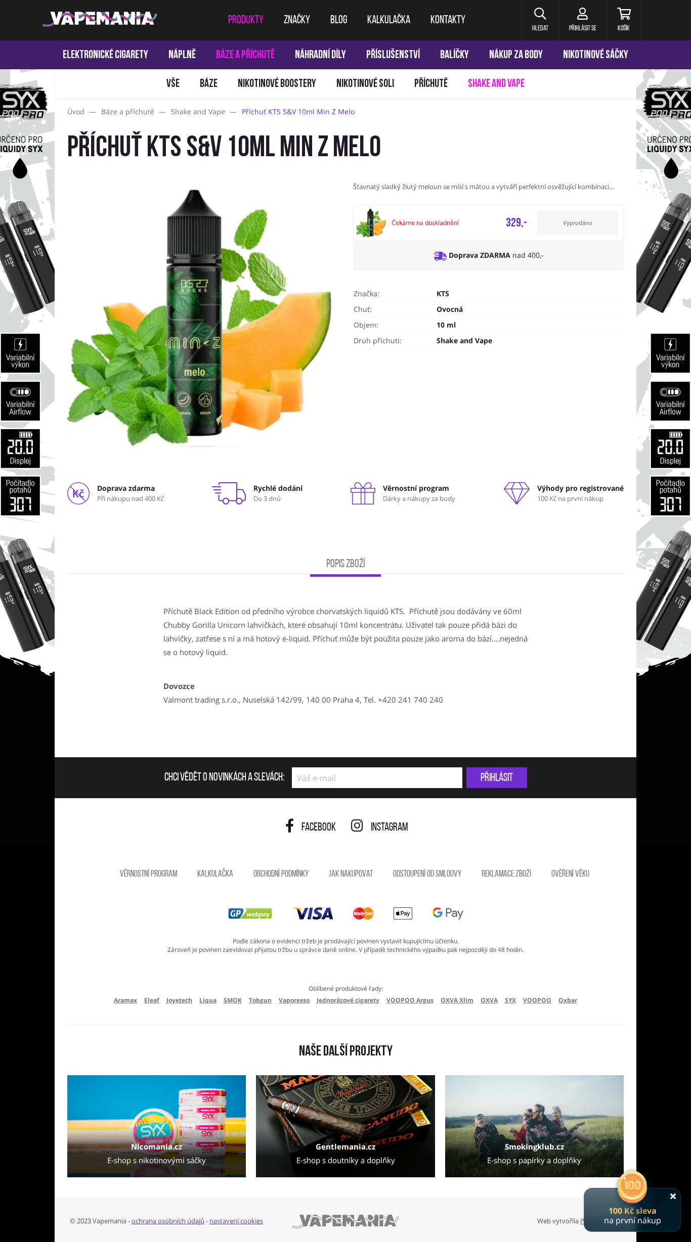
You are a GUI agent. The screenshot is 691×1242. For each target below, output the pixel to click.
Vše (173, 84)
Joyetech (179, 1000)
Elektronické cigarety (105, 55)
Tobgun (260, 1000)
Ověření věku (570, 874)
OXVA (489, 1000)
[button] (540, 20)
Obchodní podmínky (281, 874)
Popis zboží (345, 564)
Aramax (125, 1000)
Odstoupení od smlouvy (427, 874)
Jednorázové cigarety (348, 1000)
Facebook (318, 828)
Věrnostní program (148, 874)
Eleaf (151, 1000)
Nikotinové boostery (277, 84)
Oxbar (567, 1000)
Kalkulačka (215, 874)
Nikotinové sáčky (595, 55)
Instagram (389, 828)
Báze (209, 84)
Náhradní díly (320, 55)
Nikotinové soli (365, 84)
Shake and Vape (496, 84)
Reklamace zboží (506, 874)
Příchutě (431, 84)
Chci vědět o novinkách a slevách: (224, 778)
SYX (510, 1000)
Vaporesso (294, 1000)
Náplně (182, 55)
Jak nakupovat (351, 874)
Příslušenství (393, 55)
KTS (443, 293)
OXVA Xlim (457, 1000)
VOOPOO (537, 1000)
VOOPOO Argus (410, 1000)
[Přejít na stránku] (27, 478)
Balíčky (454, 55)
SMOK (233, 1000)
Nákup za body (516, 55)
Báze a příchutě (245, 55)
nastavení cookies (236, 1220)
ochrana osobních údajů (168, 1220)
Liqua (208, 1000)
